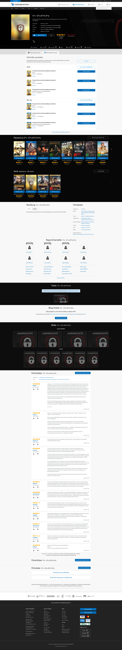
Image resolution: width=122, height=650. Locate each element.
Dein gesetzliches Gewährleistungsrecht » (61, 132)
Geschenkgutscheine (29, 627)
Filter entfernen (66, 379)
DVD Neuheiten (46, 612)
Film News (64, 611)
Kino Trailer (46, 629)
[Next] (111, 149)
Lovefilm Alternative (29, 631)
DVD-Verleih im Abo (65, 4)
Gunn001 (35, 504)
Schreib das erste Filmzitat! (61, 572)
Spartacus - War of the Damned (55, 194)
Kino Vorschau (46, 624)
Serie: (34, 31)
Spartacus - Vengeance (43, 194)
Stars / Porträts (64, 616)
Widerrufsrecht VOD (65, 630)
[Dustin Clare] (83, 247)
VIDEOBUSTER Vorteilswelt (30, 633)
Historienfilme (84, 218)
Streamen (92, 4)
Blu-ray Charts (46, 617)
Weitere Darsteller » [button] (61, 278)
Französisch (91, 221)
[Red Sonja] (31, 149)
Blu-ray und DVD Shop (29, 612)
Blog (110, 4)
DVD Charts (46, 614)
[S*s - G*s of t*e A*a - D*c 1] (29, 73)
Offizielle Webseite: (77, 233)
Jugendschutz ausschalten (73, 290)
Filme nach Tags (28, 635)
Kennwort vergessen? (98, 1)
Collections (62, 314)
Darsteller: (35, 27)
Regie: (34, 25)
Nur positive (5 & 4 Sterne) (44, 379)
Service (63, 622)
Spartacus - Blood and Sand (19, 194)
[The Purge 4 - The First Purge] (78, 149)
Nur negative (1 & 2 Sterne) (56, 379)
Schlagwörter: (76, 218)
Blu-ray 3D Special (65, 620)
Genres (16, 8)
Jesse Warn (43, 25)
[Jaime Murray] (65, 258)
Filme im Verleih (47, 608)
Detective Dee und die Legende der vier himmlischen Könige (90, 160)
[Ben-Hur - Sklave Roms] (67, 149)
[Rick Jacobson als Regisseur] (47, 247)
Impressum (61, 644)
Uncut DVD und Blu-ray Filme (31, 624)
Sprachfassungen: (77, 221)
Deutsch (83, 221)
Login (92, 1)
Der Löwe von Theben (43, 160)
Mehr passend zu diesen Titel (98, 137)
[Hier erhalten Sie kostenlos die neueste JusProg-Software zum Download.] (85, 624)
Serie (42, 29)
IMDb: (74, 229)
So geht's (36, 8)
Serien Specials (64, 617)
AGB (62, 627)
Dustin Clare (43, 27)
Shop (101, 4)
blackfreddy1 (36, 494)
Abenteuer (51, 29)
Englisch (87, 221)
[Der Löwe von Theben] (43, 149)
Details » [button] (34, 76)
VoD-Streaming (28, 622)
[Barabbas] (19, 149)
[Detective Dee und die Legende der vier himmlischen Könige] (90, 149)
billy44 (34, 385)
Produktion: (35, 23)
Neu (29, 8)
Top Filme (45, 611)
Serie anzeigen (101, 171)
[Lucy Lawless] (47, 258)
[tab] (34, 52)
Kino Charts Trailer (47, 630)
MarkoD (35, 483)
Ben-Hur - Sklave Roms (67, 160)
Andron (35, 414)
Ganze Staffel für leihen (86, 67)
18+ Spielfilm (46, 29)
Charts (22, 8)
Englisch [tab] (35, 209)
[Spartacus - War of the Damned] (55, 182)
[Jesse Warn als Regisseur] (29, 247)
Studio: (74, 225)
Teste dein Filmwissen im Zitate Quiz (61, 577)
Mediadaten (71, 644)
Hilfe (63, 624)
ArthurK (35, 450)
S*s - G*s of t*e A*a (31, 194)
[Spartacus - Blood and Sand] (19, 182)
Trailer (51, 35)
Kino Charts (46, 625)
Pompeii (55, 160)
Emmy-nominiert (90, 219)
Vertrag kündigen (88, 609)
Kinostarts (45, 622)
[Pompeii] (55, 149)
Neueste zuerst (50, 377)
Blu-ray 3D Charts (47, 620)
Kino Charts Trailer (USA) (48, 632)
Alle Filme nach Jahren (29, 617)
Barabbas (19, 160)
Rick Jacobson (49, 25)
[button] (110, 338)
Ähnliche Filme (19, 197)
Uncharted (103, 160)
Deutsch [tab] (29, 209)
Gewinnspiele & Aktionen (30, 626)
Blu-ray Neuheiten (47, 615)
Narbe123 (35, 441)
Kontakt (63, 626)
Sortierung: (35, 377)
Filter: (34, 379)
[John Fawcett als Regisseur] (65, 247)
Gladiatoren (83, 219)
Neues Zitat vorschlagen (84, 567)
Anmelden (15, 1)
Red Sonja (31, 160)
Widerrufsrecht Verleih (66, 629)
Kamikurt (35, 537)
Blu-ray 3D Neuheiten (47, 618)
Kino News (64, 612)
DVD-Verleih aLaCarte (79, 4)
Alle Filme (42, 8)
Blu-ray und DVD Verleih (30, 611)
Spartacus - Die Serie (45, 31)
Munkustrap (36, 525)
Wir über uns (51, 644)
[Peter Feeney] (83, 258)
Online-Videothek (30, 608)
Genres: (34, 29)
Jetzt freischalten (86, 71)
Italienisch (83, 223)
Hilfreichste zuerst (43, 377)
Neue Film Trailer (47, 627)
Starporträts (67, 314)
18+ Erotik (27, 614)
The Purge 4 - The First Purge (78, 160)
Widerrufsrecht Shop (65, 632)
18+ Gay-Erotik (28, 615)
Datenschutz (56, 644)
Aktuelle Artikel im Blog (61, 318)
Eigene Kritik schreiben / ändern (82, 373)
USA (41, 23)
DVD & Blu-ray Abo (29, 619)
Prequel (89, 218)
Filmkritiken (64, 614)
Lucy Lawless (55, 27)
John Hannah (49, 27)
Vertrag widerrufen (88, 612)
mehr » (59, 25)
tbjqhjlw (35, 515)
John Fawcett (55, 25)
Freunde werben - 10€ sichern (31, 629)
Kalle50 (35, 547)
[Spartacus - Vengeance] (43, 182)
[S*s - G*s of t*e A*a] (20, 27)
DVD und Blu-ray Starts (55, 314)
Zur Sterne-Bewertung (86, 229)
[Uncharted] (102, 149)
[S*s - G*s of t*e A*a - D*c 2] (29, 83)
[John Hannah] (29, 258)
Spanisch (88, 223)
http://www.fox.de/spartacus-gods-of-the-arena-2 (83, 234)
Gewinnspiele (75, 314)
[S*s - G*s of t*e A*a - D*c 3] (29, 92)
